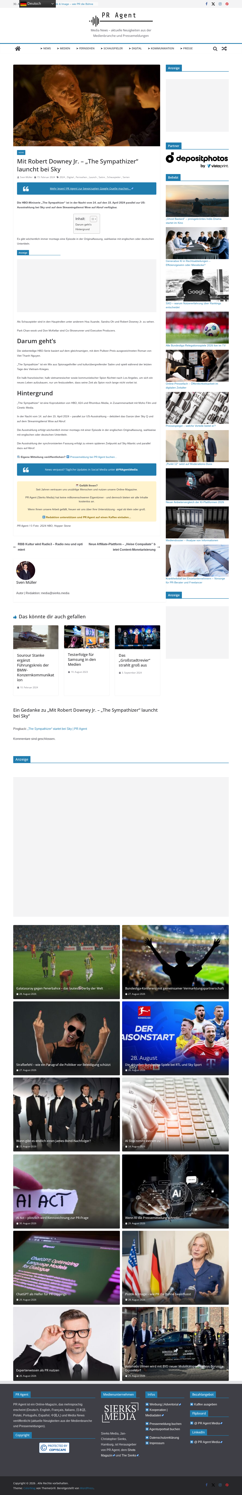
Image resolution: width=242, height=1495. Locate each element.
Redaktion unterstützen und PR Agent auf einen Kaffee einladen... (88, 517)
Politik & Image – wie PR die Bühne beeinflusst (158, 1294)
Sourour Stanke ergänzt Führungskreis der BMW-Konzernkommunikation (35, 667)
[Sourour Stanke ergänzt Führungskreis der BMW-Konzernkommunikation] (35, 628)
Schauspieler (114, 177)
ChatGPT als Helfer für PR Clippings (73, 3)
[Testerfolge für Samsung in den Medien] (86, 628)
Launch (93, 177)
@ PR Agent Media (207, 1423)
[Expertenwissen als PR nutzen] (66, 1344)
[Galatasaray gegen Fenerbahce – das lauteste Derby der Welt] (66, 962)
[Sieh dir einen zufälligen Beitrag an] (224, 48)
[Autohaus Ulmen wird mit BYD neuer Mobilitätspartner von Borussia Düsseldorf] (175, 1344)
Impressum (157, 1443)
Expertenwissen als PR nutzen (37, 1370)
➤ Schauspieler (112, 48)
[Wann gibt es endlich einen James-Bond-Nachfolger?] (66, 1114)
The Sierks (129, 1455)
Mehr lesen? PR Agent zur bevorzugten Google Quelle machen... (90, 188)
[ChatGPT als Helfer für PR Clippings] (66, 1268)
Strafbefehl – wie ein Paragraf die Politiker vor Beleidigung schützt (63, 1065)
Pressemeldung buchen (166, 1423)
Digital (70, 177)
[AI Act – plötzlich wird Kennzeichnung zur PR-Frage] (66, 1191)
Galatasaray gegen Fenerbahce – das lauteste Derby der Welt (59, 988)
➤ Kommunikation (161, 48)
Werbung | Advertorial (164, 1404)
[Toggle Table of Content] (91, 219)
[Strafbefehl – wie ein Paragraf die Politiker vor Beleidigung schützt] (66, 1038)
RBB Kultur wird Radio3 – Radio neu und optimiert (50, 547)
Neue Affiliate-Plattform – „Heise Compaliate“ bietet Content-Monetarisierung (122, 547)
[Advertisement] (86, 285)
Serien (126, 177)
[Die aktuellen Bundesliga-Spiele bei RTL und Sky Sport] (175, 1038)
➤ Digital (135, 48)
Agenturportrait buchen (164, 1429)
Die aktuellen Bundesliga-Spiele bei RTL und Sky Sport (163, 1065)
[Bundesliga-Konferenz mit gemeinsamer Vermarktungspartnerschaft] (175, 962)
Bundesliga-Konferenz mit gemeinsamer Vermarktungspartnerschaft (174, 988)
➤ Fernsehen (85, 48)
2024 (62, 177)
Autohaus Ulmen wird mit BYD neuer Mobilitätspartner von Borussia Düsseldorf (174, 1368)
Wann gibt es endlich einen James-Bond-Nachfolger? (53, 1141)
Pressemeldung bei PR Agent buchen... (93, 456)
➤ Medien (63, 48)
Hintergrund (82, 229)
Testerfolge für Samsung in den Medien (82, 659)
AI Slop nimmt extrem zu (143, 1141)
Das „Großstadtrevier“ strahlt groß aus (134, 660)
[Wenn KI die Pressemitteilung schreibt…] (175, 1191)
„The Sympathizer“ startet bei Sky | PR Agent (57, 728)
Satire (102, 177)
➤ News (45, 48)
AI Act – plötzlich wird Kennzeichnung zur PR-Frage (52, 1218)
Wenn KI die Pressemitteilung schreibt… (153, 1218)
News (21, 152)
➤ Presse (186, 48)
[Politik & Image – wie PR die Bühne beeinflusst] (175, 1268)
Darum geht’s (83, 224)
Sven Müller (26, 177)
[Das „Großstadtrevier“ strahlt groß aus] (137, 628)
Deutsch (33, 3)
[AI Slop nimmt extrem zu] (175, 1114)
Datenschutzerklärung (164, 1437)
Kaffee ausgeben (205, 1404)
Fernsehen (81, 177)
